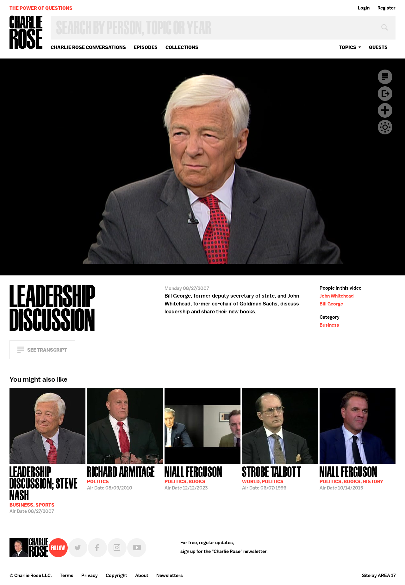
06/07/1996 (272, 477)
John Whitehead (337, 296)
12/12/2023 (193, 477)
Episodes (146, 47)
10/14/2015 (351, 477)
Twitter (77, 547)
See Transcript (47, 350)
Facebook (97, 547)
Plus (385, 110)
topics (347, 47)
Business (329, 325)
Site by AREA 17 (379, 575)
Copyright (116, 575)
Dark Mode (385, 127)
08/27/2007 (43, 489)
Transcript (385, 77)
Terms (66, 575)
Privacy (89, 575)
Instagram (117, 547)
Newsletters (169, 575)
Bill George (331, 304)
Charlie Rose (26, 32)
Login (364, 8)
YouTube (136, 547)
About (141, 575)
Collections (181, 47)
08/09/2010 (121, 477)
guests (378, 47)
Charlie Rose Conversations (88, 47)
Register (386, 8)
